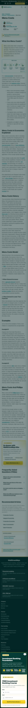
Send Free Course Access (14, 701)
